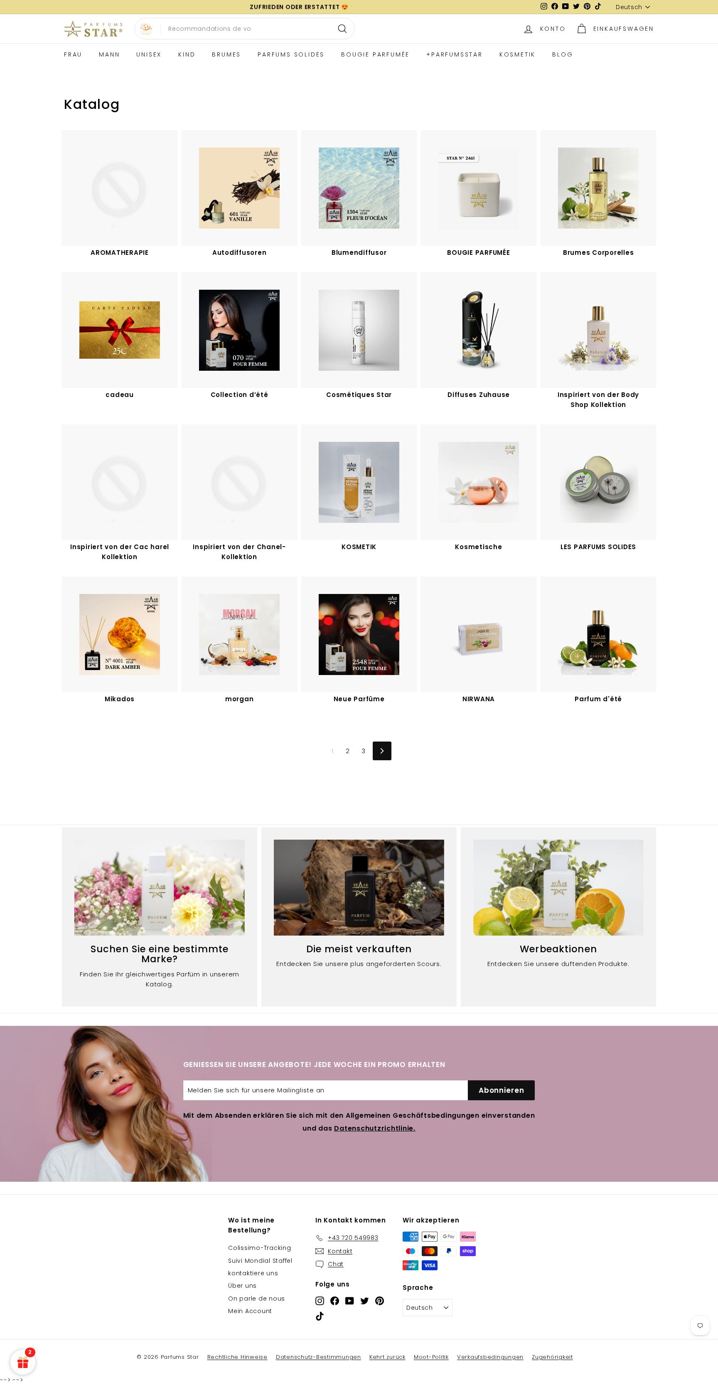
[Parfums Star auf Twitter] (364, 1300)
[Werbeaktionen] (558, 888)
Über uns (242, 1285)
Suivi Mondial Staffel (260, 1261)
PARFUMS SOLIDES (291, 54)
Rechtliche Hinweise (237, 1357)
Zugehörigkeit (552, 1357)
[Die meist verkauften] (359, 888)
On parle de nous (256, 1298)
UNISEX (149, 54)
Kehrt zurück (387, 1357)
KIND (186, 54)
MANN (109, 54)
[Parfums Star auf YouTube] (349, 1300)
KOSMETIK (517, 54)
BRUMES (226, 54)
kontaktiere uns (253, 1273)
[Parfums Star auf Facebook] (334, 1300)
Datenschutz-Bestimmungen (318, 1357)
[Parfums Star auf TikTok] (319, 1316)
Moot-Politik (431, 1357)
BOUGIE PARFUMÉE (375, 54)
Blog (562, 54)
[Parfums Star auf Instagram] (319, 1300)
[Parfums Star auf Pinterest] (379, 1300)
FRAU (73, 54)
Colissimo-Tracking (259, 1248)
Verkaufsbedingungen (490, 1357)
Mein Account (250, 1311)
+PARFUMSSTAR (454, 54)
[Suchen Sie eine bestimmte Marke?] (159, 888)
